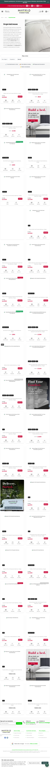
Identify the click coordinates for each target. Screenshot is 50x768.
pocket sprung (10, 39)
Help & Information (17, 733)
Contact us (41, 735)
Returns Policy (29, 735)
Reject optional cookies (34, 762)
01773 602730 (30, 723)
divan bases (10, 45)
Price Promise (16, 735)
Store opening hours (43, 737)
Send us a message (44, 722)
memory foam (14, 40)
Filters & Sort (25, 56)
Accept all (45, 762)
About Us (41, 733)
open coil (16, 39)
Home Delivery (29, 733)
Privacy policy (16, 737)
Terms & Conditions (30, 737)
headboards (17, 45)
